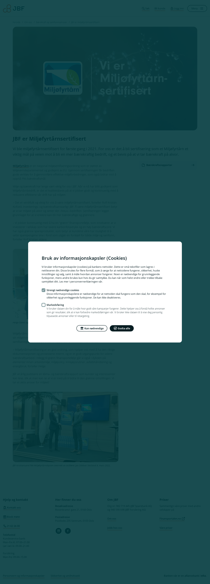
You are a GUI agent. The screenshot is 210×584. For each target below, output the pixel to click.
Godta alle (124, 328)
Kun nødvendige (94, 328)
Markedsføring (55, 305)
